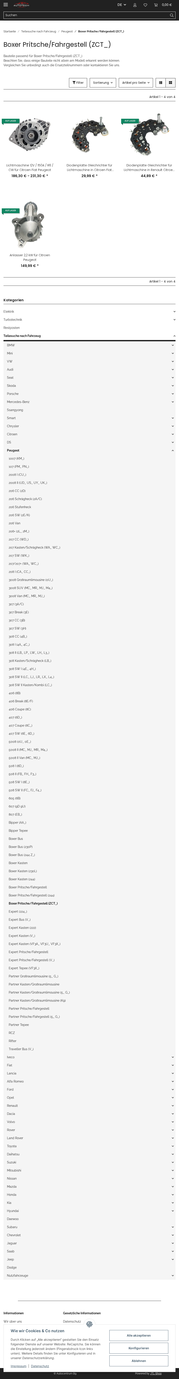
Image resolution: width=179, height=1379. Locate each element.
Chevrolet (14, 1235)
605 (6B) (15, 798)
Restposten (11, 327)
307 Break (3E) (19, 612)
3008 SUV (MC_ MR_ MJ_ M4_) (31, 588)
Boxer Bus (16, 838)
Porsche (13, 394)
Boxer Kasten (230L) (23, 871)
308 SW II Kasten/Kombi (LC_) (30, 685)
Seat (10, 377)
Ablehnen (139, 1361)
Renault (12, 1105)
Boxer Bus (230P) (21, 847)
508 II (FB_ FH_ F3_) (22, 774)
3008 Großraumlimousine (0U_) (31, 580)
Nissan (12, 1178)
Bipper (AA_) (17, 822)
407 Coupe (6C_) (20, 725)
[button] (135, 4)
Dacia (11, 1114)
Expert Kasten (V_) (22, 936)
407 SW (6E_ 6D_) (21, 733)
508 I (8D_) (16, 766)
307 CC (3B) (17, 620)
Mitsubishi (14, 1170)
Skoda (11, 385)
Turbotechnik (12, 319)
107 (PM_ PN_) (19, 466)
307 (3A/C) (16, 604)
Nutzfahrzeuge (17, 1275)
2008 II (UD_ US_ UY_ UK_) (28, 483)
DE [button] (119, 4)
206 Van (14, 523)
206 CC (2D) (17, 491)
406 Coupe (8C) (20, 709)
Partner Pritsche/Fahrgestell (29, 1008)
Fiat (9, 1065)
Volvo (11, 1122)
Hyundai (13, 1211)
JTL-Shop (156, 1373)
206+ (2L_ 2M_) (19, 531)
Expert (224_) (18, 911)
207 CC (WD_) (19, 539)
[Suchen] (172, 15)
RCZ (12, 1033)
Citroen (12, 434)
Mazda (12, 1186)
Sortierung (101, 82)
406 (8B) (15, 693)
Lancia (11, 1073)
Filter (80, 82)
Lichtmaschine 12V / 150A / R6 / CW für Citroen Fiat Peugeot (29, 167)
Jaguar (12, 1243)
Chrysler (13, 426)
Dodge (12, 1267)
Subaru (12, 1227)
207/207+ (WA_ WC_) (24, 563)
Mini (10, 353)
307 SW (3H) (17, 628)
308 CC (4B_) (18, 636)
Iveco (10, 1057)
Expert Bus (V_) (20, 919)
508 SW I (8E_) (19, 782)
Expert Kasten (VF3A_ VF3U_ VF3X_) (34, 944)
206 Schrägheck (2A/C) (25, 499)
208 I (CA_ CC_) (20, 572)
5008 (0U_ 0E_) (20, 741)
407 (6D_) (15, 717)
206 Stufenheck (20, 507)
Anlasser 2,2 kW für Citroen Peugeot (30, 257)
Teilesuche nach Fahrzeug (22, 336)
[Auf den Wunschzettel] (48, 127)
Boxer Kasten (18, 863)
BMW (11, 345)
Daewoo (13, 1219)
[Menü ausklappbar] (5, 2)
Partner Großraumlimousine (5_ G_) (33, 976)
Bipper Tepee (18, 830)
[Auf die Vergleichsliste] (48, 115)
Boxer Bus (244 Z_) (22, 855)
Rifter (12, 1041)
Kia (9, 1203)
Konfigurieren (139, 1348)
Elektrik (8, 311)
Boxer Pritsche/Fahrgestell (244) (32, 895)
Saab (10, 1251)
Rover (11, 1130)
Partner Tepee (19, 1025)
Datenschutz (40, 1366)
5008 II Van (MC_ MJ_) (24, 758)
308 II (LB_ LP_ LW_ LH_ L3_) (29, 652)
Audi (10, 369)
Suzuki (11, 1162)
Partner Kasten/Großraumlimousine (34, 984)
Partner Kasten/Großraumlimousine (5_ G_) (39, 992)
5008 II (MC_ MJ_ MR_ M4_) (28, 749)
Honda (11, 1194)
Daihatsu (13, 1154)
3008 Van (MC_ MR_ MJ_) (27, 596)
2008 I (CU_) (17, 474)
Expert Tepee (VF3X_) (24, 968)
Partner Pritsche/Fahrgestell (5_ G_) (34, 1016)
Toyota (12, 1146)
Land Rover (15, 1138)
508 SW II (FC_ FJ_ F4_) (25, 790)
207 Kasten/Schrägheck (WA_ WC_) (34, 547)
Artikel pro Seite (134, 82)
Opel (10, 1097)
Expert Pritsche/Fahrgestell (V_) (32, 960)
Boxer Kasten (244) (22, 879)
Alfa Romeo (15, 1081)
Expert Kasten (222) (22, 927)
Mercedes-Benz (18, 402)
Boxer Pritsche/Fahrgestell (28, 887)
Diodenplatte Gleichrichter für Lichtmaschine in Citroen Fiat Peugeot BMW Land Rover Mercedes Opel (89, 167)
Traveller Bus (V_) (21, 1049)
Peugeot (13, 450)
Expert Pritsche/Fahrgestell (28, 952)
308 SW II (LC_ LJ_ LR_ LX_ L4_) (31, 677)
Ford (10, 1089)
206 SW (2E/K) (19, 515)
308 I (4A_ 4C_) (19, 644)
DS (9, 442)
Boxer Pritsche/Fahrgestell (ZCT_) (33, 903)
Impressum (18, 1366)
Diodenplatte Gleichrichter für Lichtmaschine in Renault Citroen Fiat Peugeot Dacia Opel (149, 167)
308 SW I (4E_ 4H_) (22, 669)
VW (9, 361)
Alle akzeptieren (139, 1335)
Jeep (10, 1259)
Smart (11, 418)
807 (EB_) (15, 814)
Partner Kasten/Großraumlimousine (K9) (37, 1000)
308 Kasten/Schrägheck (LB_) (30, 660)
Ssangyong (15, 410)
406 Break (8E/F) (21, 701)
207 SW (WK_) (19, 555)
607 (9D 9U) (17, 806)
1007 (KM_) (16, 458)
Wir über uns (12, 1321)
